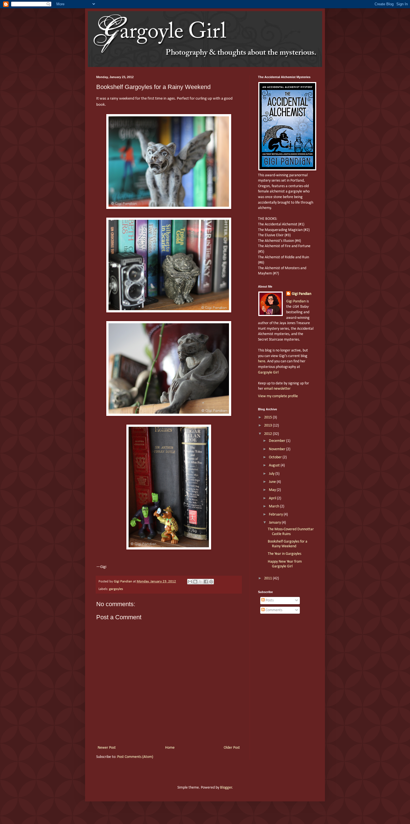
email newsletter (277, 389)
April (273, 498)
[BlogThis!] (195, 581)
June (273, 482)
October (276, 457)
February (276, 514)
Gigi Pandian (301, 294)
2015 (268, 417)
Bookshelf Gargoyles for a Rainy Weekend (287, 543)
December (277, 441)
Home (170, 748)
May (273, 490)
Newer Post (107, 748)
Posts (269, 600)
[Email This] (190, 581)
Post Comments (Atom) (135, 757)
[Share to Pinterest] (211, 581)
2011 (268, 578)
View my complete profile (278, 396)
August (275, 465)
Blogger (226, 788)
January (275, 523)
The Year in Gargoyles (284, 554)
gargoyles (116, 589)
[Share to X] (200, 581)
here (261, 361)
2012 (268, 434)
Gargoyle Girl (268, 372)
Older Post (232, 748)
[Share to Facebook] (206, 581)
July (272, 474)
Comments (273, 610)
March (274, 506)
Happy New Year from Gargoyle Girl (285, 564)
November (277, 449)
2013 (268, 425)
